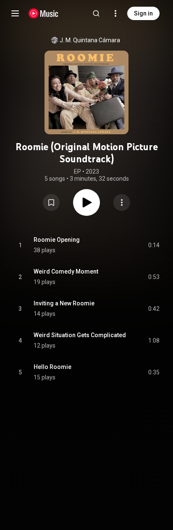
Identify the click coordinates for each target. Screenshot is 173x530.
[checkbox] (154, 245)
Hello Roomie (52, 367)
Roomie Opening (57, 239)
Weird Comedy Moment (66, 271)
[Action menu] (121, 202)
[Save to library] (51, 202)
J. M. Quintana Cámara (90, 40)
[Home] (43, 13)
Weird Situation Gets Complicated (80, 335)
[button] (51, 202)
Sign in (143, 13)
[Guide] (15, 13)
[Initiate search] (96, 13)
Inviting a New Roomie (64, 303)
